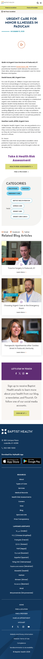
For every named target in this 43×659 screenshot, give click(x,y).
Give (21, 506)
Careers (21, 501)
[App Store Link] (11, 461)
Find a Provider (32, 8)
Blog (21, 510)
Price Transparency (21, 519)
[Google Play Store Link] (31, 461)
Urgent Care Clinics (20, 216)
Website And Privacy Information (21, 634)
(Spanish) (21, 557)
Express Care (17, 206)
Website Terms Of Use (21, 639)
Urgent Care (17, 211)
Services (21, 488)
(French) (21, 540)
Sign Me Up (20, 413)
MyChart (21, 622)
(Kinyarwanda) (21, 593)
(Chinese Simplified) (21, 535)
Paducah (25, 188)
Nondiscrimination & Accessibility (21, 648)
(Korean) (22, 544)
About (21, 479)
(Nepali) (21, 549)
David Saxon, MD (22, 67)
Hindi (22, 588)
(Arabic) (21, 531)
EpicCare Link (21, 515)
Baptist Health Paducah (21, 200)
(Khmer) (21, 580)
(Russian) (21, 553)
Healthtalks (13, 188)
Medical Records (21, 493)
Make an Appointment (21, 618)
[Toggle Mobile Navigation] (41, 2)
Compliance (21, 643)
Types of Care (21, 484)
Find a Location (10, 8)
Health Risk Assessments (20, 166)
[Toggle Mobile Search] (38, 2)
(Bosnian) (21, 584)
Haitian (21, 575)
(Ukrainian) (21, 566)
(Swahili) (21, 571)
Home (21, 605)
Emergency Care (14, 193)
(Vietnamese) (21, 562)
